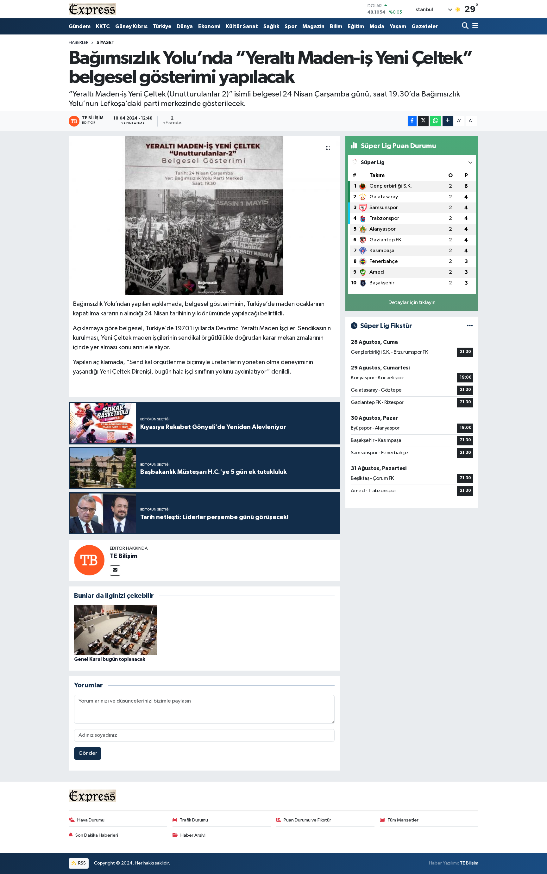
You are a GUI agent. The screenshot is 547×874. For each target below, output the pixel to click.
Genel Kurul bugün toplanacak (109, 659)
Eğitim (356, 26)
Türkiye (162, 26)
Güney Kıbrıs (131, 26)
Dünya (185, 26)
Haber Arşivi (192, 835)
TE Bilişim (123, 556)
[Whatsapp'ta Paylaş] (435, 121)
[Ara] (466, 26)
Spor (291, 26)
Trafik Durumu (194, 820)
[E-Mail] (115, 570)
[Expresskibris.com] (92, 9)
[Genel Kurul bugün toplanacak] (115, 630)
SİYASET (105, 42)
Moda (376, 26)
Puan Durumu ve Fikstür (307, 820)
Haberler (79, 42)
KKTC (103, 26)
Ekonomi (209, 26)
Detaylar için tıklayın (412, 302)
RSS (81, 863)
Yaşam (398, 26)
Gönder (88, 753)
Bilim (336, 26)
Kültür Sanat (242, 26)
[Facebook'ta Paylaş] (412, 121)
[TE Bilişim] (89, 560)
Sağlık (271, 26)
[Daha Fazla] (448, 121)
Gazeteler (425, 26)
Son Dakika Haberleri (96, 835)
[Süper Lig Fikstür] (470, 326)
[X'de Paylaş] (423, 121)
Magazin (313, 26)
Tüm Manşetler (402, 820)
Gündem (80, 26)
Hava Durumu (90, 820)
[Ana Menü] (474, 26)
